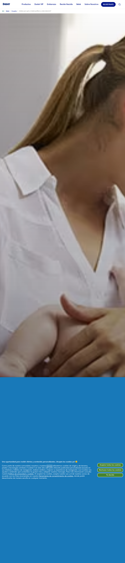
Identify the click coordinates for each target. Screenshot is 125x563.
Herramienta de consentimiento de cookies (56, 476)
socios (49, 466)
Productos (26, 4)
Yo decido (110, 475)
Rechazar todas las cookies (110, 470)
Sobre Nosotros (91, 4)
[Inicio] (6, 4)
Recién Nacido (66, 4)
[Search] (119, 4)
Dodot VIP (38, 4)
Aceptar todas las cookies (110, 465)
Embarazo (51, 4)
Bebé (78, 4)
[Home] (3, 11)
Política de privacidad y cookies (21, 474)
